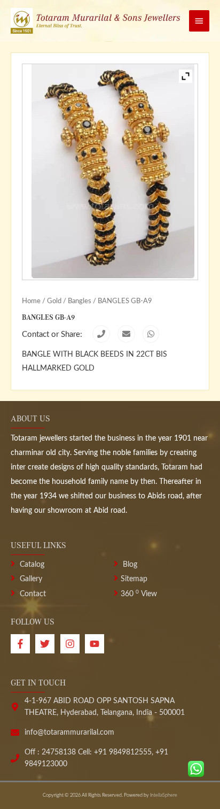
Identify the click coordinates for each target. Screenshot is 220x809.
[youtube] (96, 643)
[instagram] (72, 643)
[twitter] (47, 643)
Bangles (79, 301)
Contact (32, 594)
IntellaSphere (163, 795)
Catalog (31, 564)
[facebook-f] (23, 643)
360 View (139, 594)
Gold (54, 301)
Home (31, 301)
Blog (129, 564)
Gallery (30, 579)
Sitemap (134, 579)
